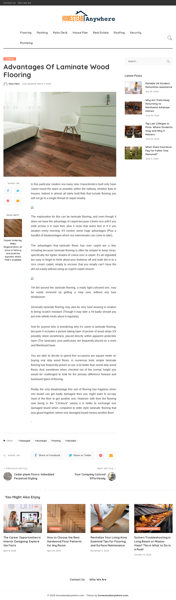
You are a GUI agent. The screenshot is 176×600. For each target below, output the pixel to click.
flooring (57, 441)
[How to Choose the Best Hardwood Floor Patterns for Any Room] (66, 518)
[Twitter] (18, 191)
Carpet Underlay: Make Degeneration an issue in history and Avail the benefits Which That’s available (13, 250)
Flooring (10, 59)
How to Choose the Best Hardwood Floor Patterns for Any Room (64, 541)
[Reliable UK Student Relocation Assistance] (133, 87)
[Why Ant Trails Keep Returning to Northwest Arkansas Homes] (133, 108)
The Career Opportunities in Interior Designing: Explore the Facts (22, 541)
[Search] (170, 38)
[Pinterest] (8, 201)
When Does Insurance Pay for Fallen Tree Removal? (158, 150)
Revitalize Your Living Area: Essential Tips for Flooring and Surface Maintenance (109, 541)
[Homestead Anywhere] (88, 16)
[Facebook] (8, 191)
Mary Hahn (14, 84)
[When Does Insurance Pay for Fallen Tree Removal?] (133, 153)
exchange (41, 441)
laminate (71, 441)
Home (98, 528)
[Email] (18, 201)
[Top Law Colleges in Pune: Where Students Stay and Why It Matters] (133, 131)
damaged (25, 441)
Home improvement (148, 528)
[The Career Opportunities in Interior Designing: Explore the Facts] (22, 518)
